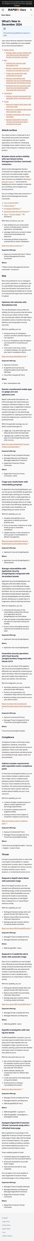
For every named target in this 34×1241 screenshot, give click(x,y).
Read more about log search (11, 1089)
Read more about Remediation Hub (14, 356)
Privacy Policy (6, 1225)
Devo (6, 214)
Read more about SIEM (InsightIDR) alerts (16, 928)
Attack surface (9, 50)
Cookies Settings (7, 1236)
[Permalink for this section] (23, 24)
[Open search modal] (31, 9)
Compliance (8, 93)
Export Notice (6, 1229)
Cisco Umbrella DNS (11, 203)
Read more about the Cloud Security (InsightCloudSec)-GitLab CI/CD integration (16, 705)
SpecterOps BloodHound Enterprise (16, 212)
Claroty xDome (9, 206)
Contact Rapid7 (15, 214)
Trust (3, 1232)
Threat (6, 102)
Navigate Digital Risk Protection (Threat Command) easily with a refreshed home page (17, 122)
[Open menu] (3, 9)
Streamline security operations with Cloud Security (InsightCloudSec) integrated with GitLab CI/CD (18, 88)
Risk (5, 60)
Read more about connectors (12, 246)
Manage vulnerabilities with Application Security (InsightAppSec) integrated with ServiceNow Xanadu (18, 80)
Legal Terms (6, 1221)
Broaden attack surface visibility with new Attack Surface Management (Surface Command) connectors (18, 55)
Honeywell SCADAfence (12, 209)
